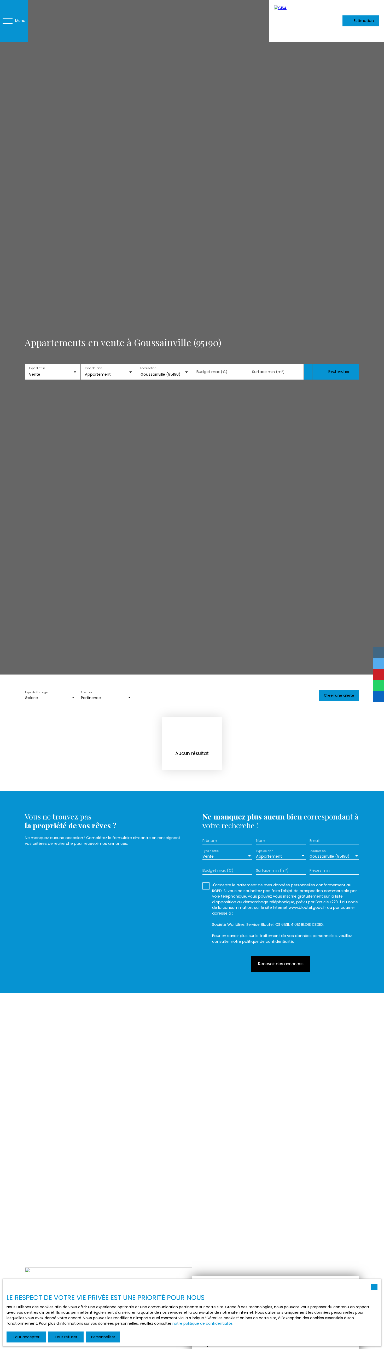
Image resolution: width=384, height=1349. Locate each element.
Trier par (86, 692)
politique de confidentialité (267, 941)
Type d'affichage (36, 692)
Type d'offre (37, 368)
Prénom (209, 840)
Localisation (148, 368)
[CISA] (295, 21)
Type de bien (93, 368)
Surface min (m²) (268, 371)
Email (314, 840)
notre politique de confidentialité (202, 1323)
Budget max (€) (212, 371)
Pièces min (320, 870)
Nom (260, 840)
